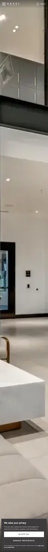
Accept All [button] (24, 534)
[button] (41, 4)
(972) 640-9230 (33, 4)
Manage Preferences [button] (24, 541)
